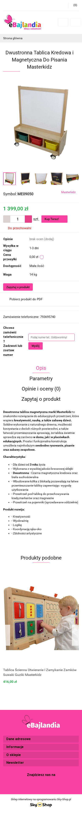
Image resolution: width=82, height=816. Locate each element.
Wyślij (36, 345)
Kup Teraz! (52, 219)
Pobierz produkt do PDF (25, 299)
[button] (41, 739)
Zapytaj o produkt (18, 287)
